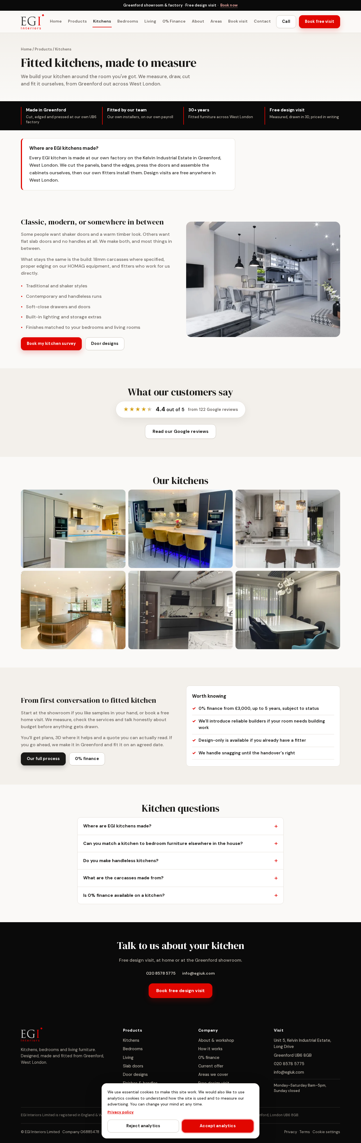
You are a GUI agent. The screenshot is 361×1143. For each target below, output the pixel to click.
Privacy (290, 1131)
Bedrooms (127, 21)
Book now (229, 5)
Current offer (210, 1066)
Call (286, 21)
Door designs (104, 343)
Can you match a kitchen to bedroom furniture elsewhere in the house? (163, 843)
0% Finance (174, 21)
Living (150, 21)
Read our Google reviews (181, 431)
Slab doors (133, 1066)
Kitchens (102, 21)
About (198, 21)
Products (77, 21)
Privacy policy (120, 1112)
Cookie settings (326, 1131)
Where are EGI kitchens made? (117, 826)
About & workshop (216, 1040)
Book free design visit (180, 991)
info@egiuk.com (198, 973)
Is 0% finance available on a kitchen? (124, 895)
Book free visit (319, 21)
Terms (305, 1131)
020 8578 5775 (160, 973)
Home (56, 21)
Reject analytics (143, 1125)
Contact (262, 21)
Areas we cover (213, 1074)
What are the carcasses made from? (123, 878)
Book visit (238, 21)
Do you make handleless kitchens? (121, 861)
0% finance (87, 758)
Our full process (43, 758)
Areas (216, 21)
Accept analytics (217, 1125)
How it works (210, 1048)
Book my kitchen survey (51, 343)
